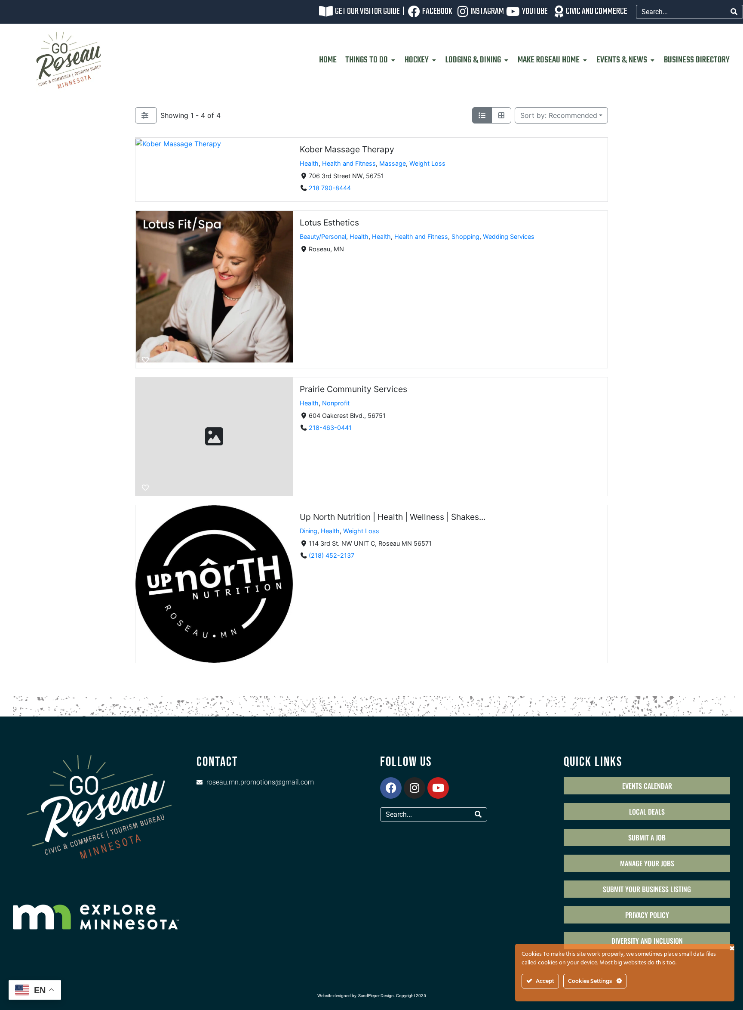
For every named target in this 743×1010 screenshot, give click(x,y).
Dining (308, 530)
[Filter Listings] (146, 115)
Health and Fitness (349, 163)
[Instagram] (414, 788)
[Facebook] (391, 788)
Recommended (558, 115)
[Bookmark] (145, 193)
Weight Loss (427, 163)
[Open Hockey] (434, 60)
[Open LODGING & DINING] (506, 60)
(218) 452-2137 (331, 555)
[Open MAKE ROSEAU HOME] (585, 60)
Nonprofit (336, 403)
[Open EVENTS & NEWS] (652, 60)
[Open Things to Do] (393, 60)
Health (309, 163)
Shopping (465, 236)
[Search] (734, 12)
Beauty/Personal (323, 236)
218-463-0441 (330, 427)
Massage (392, 163)
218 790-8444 (330, 187)
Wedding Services (508, 236)
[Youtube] (438, 788)
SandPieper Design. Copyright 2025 (392, 995)
